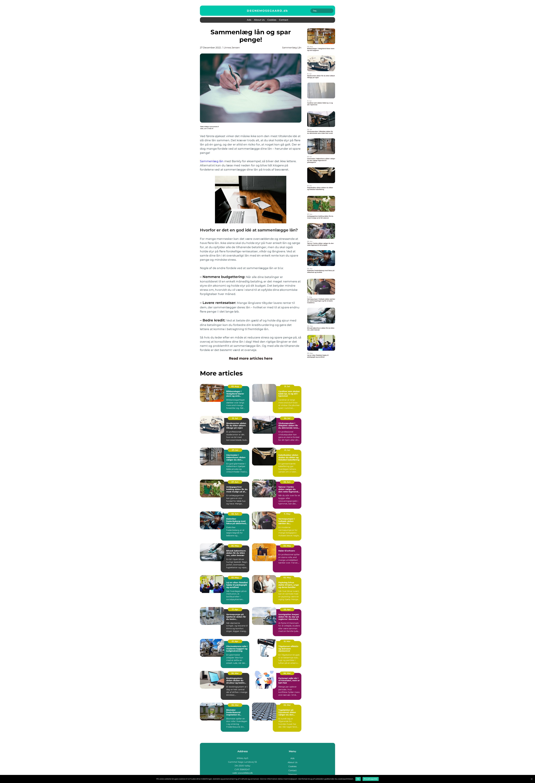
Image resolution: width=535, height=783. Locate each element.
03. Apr (287, 609)
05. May (235, 545)
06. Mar (235, 673)
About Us (259, 20)
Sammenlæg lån (212, 161)
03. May (287, 545)
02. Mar (287, 705)
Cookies (271, 20)
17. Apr (235, 609)
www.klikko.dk (245, 773)
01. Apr (235, 641)
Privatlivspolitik (370, 779)
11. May (287, 514)
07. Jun (235, 482)
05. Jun (287, 482)
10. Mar (287, 641)
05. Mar (235, 705)
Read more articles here (251, 358)
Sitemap (292, 774)
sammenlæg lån (291, 47)
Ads (249, 20)
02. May (287, 577)
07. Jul (235, 450)
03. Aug (235, 386)
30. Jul (287, 418)
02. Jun (235, 514)
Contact (283, 20)
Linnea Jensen (232, 47)
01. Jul (287, 450)
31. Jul (287, 386)
